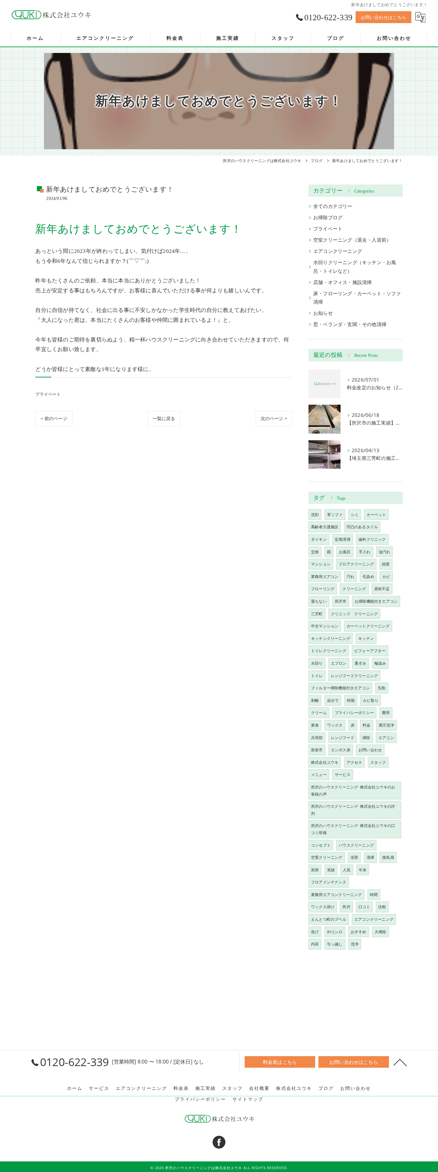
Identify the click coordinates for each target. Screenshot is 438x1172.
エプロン (339, 663)
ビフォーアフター (370, 650)
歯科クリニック (372, 539)
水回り (317, 663)
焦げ (315, 932)
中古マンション (324, 626)
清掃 (370, 857)
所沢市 (341, 601)
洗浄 (354, 944)
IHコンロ (335, 932)
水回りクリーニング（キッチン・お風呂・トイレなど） (354, 266)
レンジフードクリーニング (354, 675)
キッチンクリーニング (330, 638)
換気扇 (388, 857)
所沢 (346, 906)
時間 (374, 894)
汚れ (350, 576)
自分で (333, 700)
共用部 (317, 737)
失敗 (381, 688)
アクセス (354, 762)
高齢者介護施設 (324, 527)
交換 (315, 552)
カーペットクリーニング (368, 626)
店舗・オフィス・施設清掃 (342, 282)
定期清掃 (342, 539)
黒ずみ (360, 663)
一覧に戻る (164, 418)
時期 (351, 700)
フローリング (322, 588)
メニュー (319, 774)
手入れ (365, 552)
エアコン (386, 737)
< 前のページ (53, 418)
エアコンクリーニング (337, 251)
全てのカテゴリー (332, 206)
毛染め (368, 576)
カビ (386, 576)
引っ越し (335, 944)
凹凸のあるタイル (362, 527)
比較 (382, 906)
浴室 (354, 857)
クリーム (319, 712)
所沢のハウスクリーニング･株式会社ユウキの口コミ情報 (353, 829)
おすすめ (358, 932)
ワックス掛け (322, 906)
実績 (331, 870)
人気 (346, 870)
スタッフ (378, 762)
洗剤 (315, 514)
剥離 (315, 700)
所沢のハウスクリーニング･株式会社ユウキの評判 (353, 810)
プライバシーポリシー (354, 712)
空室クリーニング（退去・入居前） (352, 240)
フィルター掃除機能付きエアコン (340, 688)
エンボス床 (340, 750)
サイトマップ (247, 1099)
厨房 (315, 870)
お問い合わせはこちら (383, 17)
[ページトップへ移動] (400, 1062)
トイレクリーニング (328, 650)
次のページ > (274, 418)
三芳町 (317, 613)
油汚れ (385, 552)
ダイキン (319, 539)
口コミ (364, 906)
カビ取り (370, 700)
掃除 (366, 737)
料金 (366, 725)
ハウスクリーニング (356, 845)
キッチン (366, 638)
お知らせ (323, 313)
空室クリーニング (326, 857)
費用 (386, 712)
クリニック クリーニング (354, 613)
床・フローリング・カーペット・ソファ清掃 (357, 297)
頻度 (386, 564)
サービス (342, 774)
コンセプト (321, 845)
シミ (354, 514)
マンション (321, 564)
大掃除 (380, 932)
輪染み (380, 663)
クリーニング (354, 588)
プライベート (48, 394)
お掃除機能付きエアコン (376, 601)
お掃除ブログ (327, 217)
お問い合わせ (370, 750)
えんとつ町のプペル (328, 919)
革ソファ (335, 514)
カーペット (376, 514)
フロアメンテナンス (328, 882)
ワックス (335, 725)
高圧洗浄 (386, 725)
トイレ (317, 675)
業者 (315, 725)
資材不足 (382, 588)
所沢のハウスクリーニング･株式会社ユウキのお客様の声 (353, 790)
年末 (362, 870)
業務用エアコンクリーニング (336, 894)
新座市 (317, 750)
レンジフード (342, 737)
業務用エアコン (324, 576)
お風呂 (345, 552)
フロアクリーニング (356, 564)
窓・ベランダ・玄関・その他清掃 (349, 324)
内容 (315, 944)
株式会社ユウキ (324, 762)
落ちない (319, 601)
